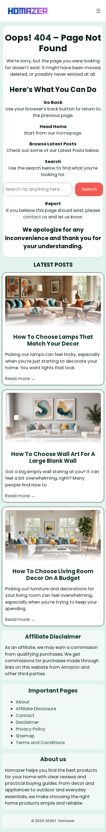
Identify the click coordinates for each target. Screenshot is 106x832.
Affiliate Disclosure (36, 709)
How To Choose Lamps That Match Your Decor (53, 340)
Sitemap (25, 736)
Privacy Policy (30, 729)
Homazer (66, 820)
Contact (25, 715)
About (22, 702)
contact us (35, 217)
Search (89, 189)
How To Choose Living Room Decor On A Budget (53, 574)
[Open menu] (98, 11)
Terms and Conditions (40, 742)
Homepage (68, 133)
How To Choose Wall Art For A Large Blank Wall (53, 457)
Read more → (20, 378)
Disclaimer (27, 722)
